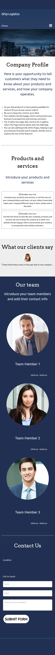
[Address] (13, 5)
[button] (27, 261)
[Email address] (9, 5)
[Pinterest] (33, 646)
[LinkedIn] (22, 375)
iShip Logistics (10, 14)
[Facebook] (20, 646)
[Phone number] (5, 5)
